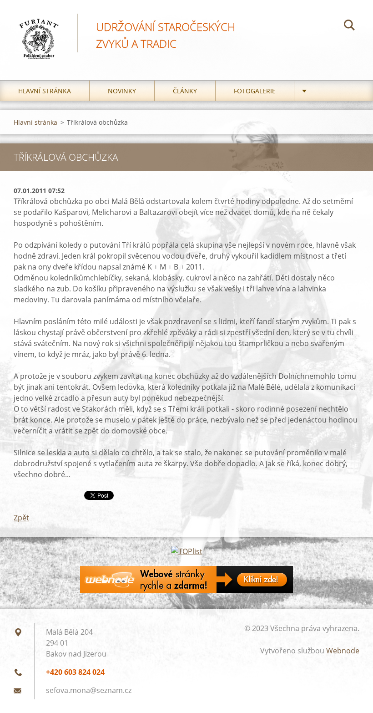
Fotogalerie (255, 91)
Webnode (342, 651)
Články (185, 91)
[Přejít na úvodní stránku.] (38, 31)
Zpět (21, 518)
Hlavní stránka (44, 91)
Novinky (122, 91)
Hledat (349, 26)
